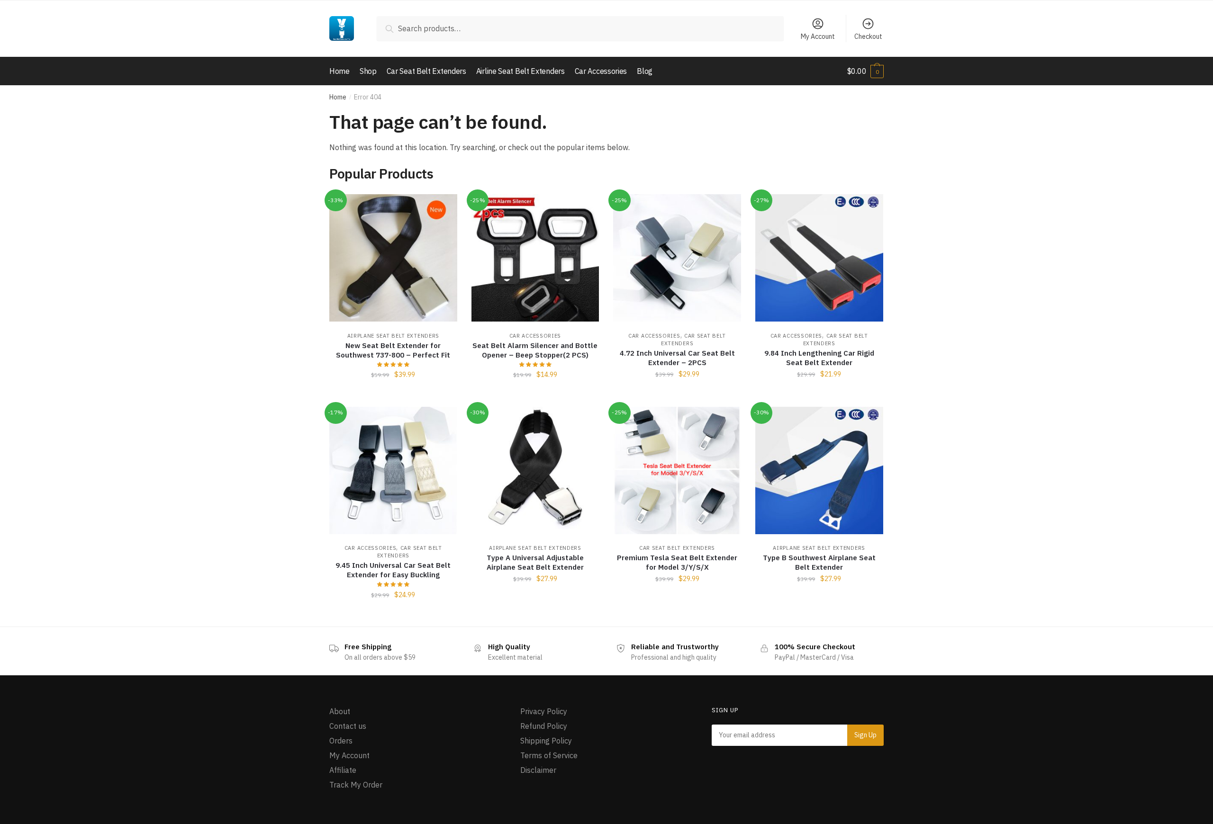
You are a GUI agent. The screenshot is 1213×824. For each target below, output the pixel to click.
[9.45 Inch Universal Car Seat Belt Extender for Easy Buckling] (393, 471)
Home (337, 97)
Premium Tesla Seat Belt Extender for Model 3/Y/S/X (677, 562)
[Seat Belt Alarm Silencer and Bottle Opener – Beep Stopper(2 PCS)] (535, 258)
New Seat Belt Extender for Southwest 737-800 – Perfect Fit (393, 350)
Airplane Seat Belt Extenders (393, 335)
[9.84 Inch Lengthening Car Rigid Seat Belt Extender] (819, 258)
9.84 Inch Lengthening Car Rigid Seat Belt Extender (819, 358)
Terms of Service (549, 755)
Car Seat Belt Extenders (677, 548)
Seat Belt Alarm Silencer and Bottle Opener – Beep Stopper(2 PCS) (534, 350)
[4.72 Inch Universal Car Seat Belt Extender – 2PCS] (677, 258)
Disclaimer (538, 770)
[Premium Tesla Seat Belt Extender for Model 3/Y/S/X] (677, 471)
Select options (677, 395)
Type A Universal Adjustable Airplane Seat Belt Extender (535, 562)
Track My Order (355, 784)
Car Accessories (535, 335)
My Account (818, 36)
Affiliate (342, 770)
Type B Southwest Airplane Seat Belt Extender (819, 562)
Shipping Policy (546, 740)
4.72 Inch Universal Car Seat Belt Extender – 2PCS (677, 358)
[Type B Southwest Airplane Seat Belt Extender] (819, 471)
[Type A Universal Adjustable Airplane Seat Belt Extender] (535, 471)
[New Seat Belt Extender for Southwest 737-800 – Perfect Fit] (393, 258)
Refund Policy (543, 726)
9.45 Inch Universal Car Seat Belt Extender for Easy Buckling (393, 570)
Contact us (347, 726)
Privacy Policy (543, 711)
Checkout (868, 36)
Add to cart (393, 395)
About (339, 711)
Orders (341, 740)
